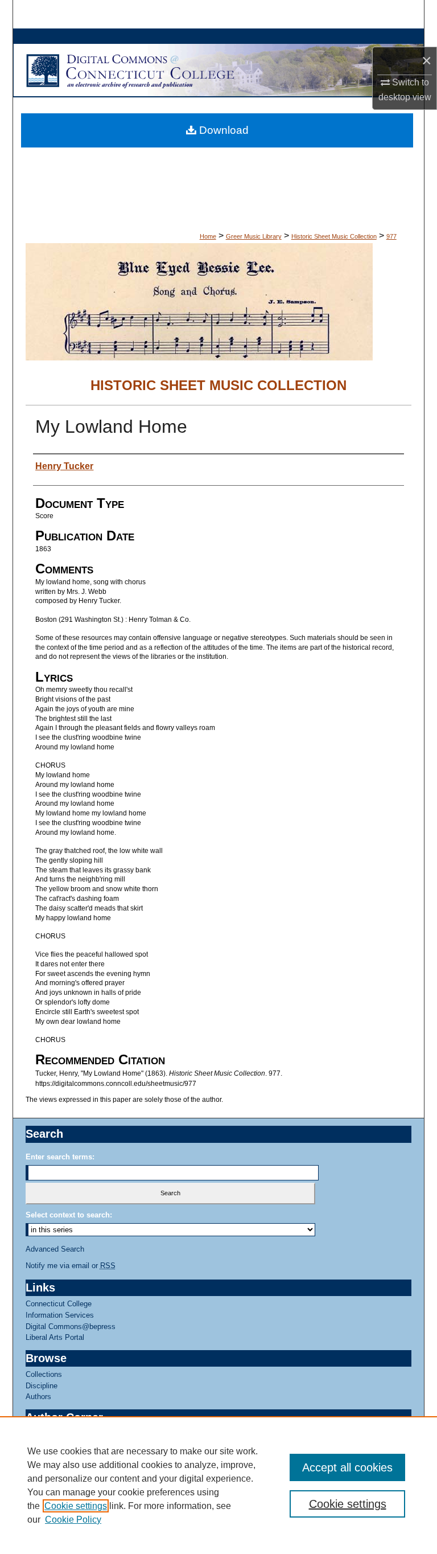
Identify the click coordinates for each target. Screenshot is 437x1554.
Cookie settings (75, 1506)
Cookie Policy (73, 1519)
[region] (218, 1485)
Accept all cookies (347, 1467)
